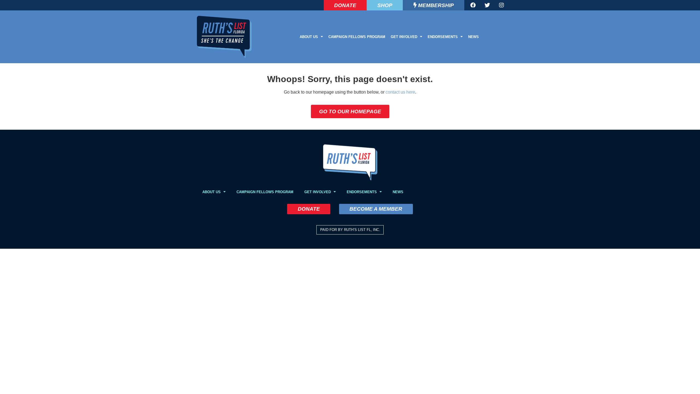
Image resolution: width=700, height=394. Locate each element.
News (473, 37)
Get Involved (404, 37)
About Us (309, 37)
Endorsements (443, 37)
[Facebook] (473, 5)
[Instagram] (501, 5)
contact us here (400, 92)
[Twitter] (487, 5)
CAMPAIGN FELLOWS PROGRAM (356, 37)
